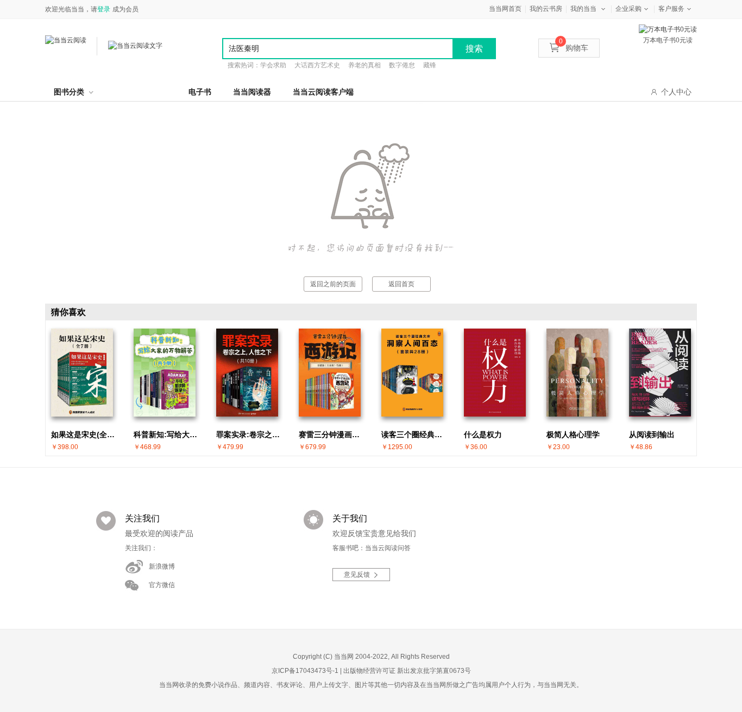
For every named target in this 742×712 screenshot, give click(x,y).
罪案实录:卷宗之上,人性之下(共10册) (250, 434)
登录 (103, 9)
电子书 (199, 91)
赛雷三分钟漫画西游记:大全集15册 (332, 434)
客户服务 (671, 8)
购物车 (573, 47)
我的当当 (583, 8)
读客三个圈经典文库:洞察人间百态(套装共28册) (415, 434)
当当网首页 (505, 8)
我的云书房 (546, 8)
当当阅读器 (252, 91)
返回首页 (401, 284)
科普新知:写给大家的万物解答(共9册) (167, 434)
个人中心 (676, 91)
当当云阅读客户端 (323, 91)
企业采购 (628, 8)
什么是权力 (483, 434)
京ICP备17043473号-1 (305, 671)
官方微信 (162, 585)
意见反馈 (357, 574)
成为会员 (125, 9)
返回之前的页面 (333, 284)
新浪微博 (162, 566)
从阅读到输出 (652, 434)
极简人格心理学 (573, 434)
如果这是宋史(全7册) (84, 434)
